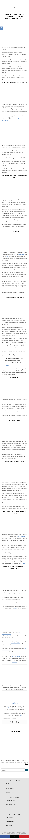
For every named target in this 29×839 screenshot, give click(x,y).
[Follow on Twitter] (14, 732)
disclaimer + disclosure (18, 832)
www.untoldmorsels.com (9, 718)
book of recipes (21, 536)
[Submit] (26, 770)
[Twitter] (14, 722)
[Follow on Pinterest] (16, 732)
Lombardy (21, 254)
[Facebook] (12, 722)
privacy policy (7, 832)
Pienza (15, 608)
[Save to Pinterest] (24, 836)
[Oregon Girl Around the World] (14, 677)
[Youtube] (18, 722)
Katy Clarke (22, 22)
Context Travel (16, 656)
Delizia (6, 365)
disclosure (14, 662)
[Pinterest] (16, 722)
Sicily (7, 256)
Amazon (23, 563)
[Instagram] (10, 722)
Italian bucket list (15, 643)
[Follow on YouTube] (19, 732)
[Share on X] (14, 836)
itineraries (14, 833)
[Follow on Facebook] (10, 732)
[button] (14, 7)
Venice (14, 254)
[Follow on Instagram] (12, 732)
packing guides (6, 833)
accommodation (22, 833)
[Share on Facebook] (5, 836)
